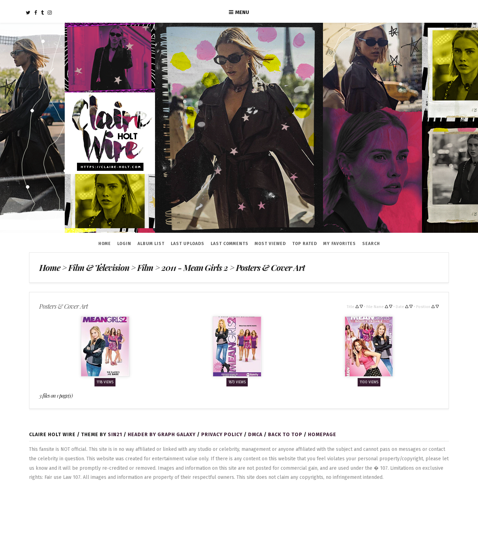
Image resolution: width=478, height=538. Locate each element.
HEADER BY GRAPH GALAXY (162, 435)
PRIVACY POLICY (221, 435)
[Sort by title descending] (361, 306)
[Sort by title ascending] (357, 306)
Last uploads (187, 243)
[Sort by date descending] (411, 306)
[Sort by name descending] (390, 306)
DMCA (255, 435)
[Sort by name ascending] (386, 306)
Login (124, 243)
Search (371, 243)
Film (144, 267)
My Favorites (339, 243)
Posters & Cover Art (269, 267)
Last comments (229, 243)
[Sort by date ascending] (406, 306)
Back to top (285, 435)
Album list (151, 243)
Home (104, 243)
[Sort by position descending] (437, 306)
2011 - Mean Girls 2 (193, 267)
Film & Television (98, 267)
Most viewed (270, 243)
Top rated (304, 243)
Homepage (322, 435)
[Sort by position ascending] (433, 306)
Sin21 (115, 435)
